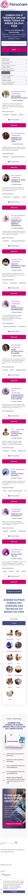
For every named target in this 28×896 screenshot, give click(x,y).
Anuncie (3, 857)
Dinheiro (10, 675)
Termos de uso (4, 859)
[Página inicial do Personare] (14, 7)
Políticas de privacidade (7, 861)
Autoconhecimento (11, 651)
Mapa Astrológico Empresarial (17, 308)
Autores (3, 855)
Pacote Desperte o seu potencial (18, 266)
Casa (18, 663)
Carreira (10, 663)
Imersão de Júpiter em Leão (16, 139)
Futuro (18, 687)
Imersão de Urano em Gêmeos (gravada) (16, 222)
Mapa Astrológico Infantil (17, 473)
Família (10, 687)
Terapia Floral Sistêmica (18, 181)
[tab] (13, 619)
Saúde (9, 699)
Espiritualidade (19, 675)
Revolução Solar (16, 555)
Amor (18, 639)
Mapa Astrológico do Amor (17, 351)
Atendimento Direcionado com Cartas (17, 397)
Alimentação (10, 639)
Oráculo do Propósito (17, 515)
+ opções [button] (5, 72)
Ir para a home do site (8, 10)
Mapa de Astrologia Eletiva (16, 433)
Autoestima (18, 651)
